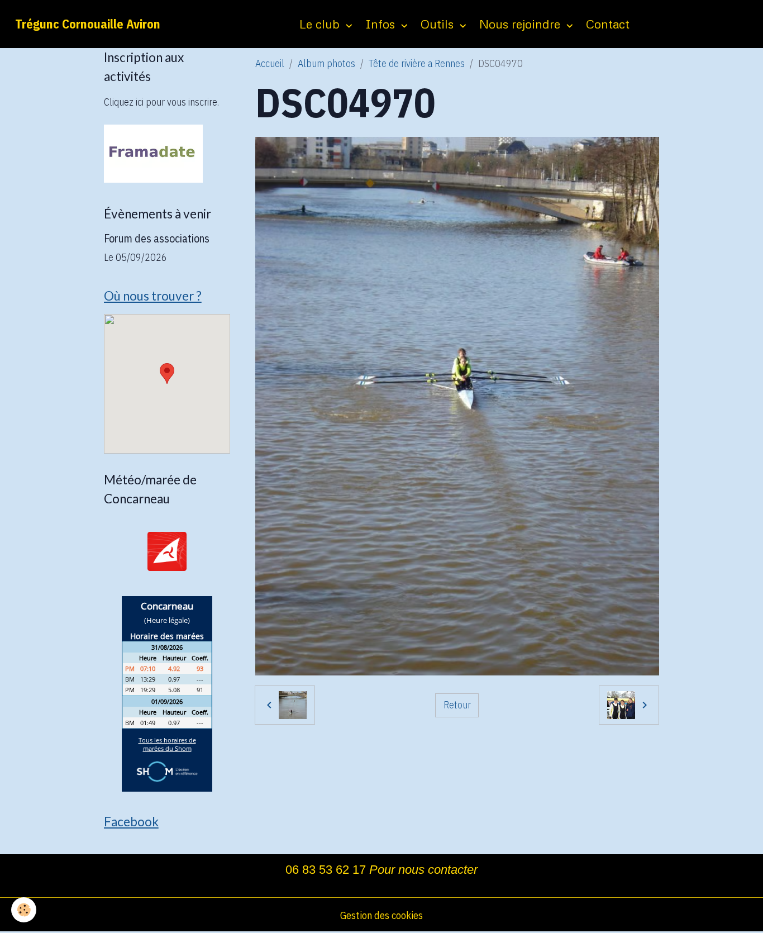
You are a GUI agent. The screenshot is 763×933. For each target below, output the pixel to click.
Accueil (269, 63)
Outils (439, 23)
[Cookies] (23, 909)
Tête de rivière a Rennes (417, 63)
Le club (321, 23)
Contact (608, 23)
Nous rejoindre (521, 23)
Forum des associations (156, 238)
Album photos (326, 63)
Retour (457, 704)
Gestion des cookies (381, 915)
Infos (381, 23)
